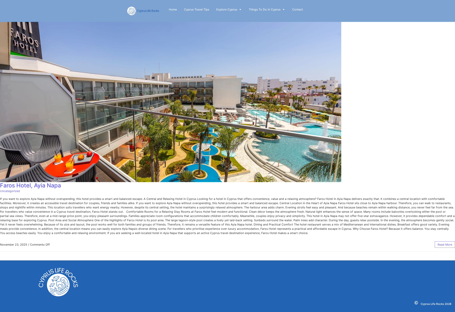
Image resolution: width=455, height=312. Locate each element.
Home (173, 9)
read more (445, 244)
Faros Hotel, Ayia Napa (30, 185)
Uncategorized (10, 191)
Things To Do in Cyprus (264, 9)
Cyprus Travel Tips (196, 9)
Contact (297, 9)
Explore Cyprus (226, 9)
